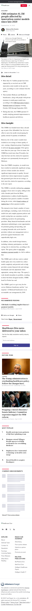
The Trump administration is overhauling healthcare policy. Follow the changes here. (16, 381)
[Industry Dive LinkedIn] (2, 529)
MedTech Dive (19, 564)
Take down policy (24, 602)
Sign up (24, 5)
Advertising (18, 542)
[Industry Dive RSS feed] (14, 529)
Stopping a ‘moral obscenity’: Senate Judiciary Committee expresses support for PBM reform (15, 413)
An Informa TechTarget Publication (16, 1)
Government (17, 319)
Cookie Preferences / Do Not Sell (11, 604)
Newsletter (4, 548)
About (3, 540)
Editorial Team (5, 543)
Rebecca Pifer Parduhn (12, 29)
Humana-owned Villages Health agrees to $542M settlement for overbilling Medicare (16, 442)
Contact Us (4, 545)
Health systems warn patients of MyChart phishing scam (17, 433)
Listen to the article (11, 72)
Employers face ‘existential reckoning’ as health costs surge (16, 453)
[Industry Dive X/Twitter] (10, 529)
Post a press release (13, 515)
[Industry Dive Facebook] (6, 529)
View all (4, 515)
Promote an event (20, 552)
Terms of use (14, 602)
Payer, (11, 319)
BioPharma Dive (20, 562)
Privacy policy (5, 602)
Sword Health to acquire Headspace (15, 461)
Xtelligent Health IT (20, 572)
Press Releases (5, 556)
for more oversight (14, 148)
